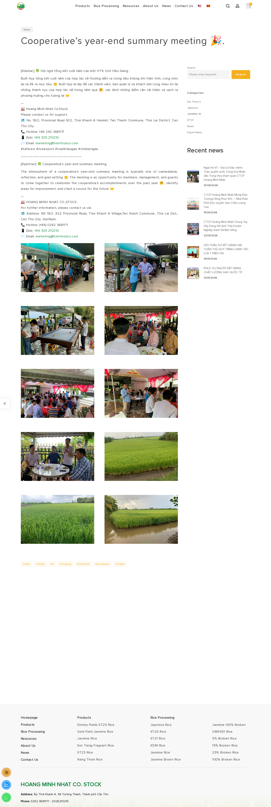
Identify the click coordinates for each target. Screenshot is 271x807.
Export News (194, 132)
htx (52, 564)
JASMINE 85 (194, 113)
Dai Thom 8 (194, 101)
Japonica (192, 107)
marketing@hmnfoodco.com (56, 143)
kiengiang (65, 564)
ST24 (190, 120)
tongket (119, 564)
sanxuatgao (102, 564)
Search (191, 67)
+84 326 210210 (46, 137)
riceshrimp (83, 564)
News (27, 29)
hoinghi (40, 564)
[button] (95, 725)
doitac (26, 564)
